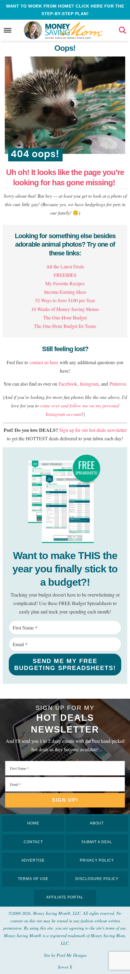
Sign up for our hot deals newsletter (93, 430)
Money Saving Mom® (74, 30)
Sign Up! (65, 800)
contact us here (44, 362)
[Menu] (7, 30)
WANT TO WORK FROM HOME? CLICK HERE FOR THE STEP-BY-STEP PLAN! (65, 10)
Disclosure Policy (97, 879)
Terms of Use (33, 879)
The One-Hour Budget (65, 317)
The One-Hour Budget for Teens (65, 326)
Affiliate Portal (64, 897)
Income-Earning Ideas (65, 292)
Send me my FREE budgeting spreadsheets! (65, 664)
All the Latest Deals (65, 266)
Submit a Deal (96, 842)
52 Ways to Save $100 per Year (65, 300)
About (97, 823)
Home (33, 823)
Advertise (33, 860)
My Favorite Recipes (65, 283)
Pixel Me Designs (71, 955)
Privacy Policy (97, 860)
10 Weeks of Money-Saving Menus (65, 309)
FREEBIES (65, 275)
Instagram (89, 383)
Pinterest (117, 383)
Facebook (68, 383)
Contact (33, 842)
